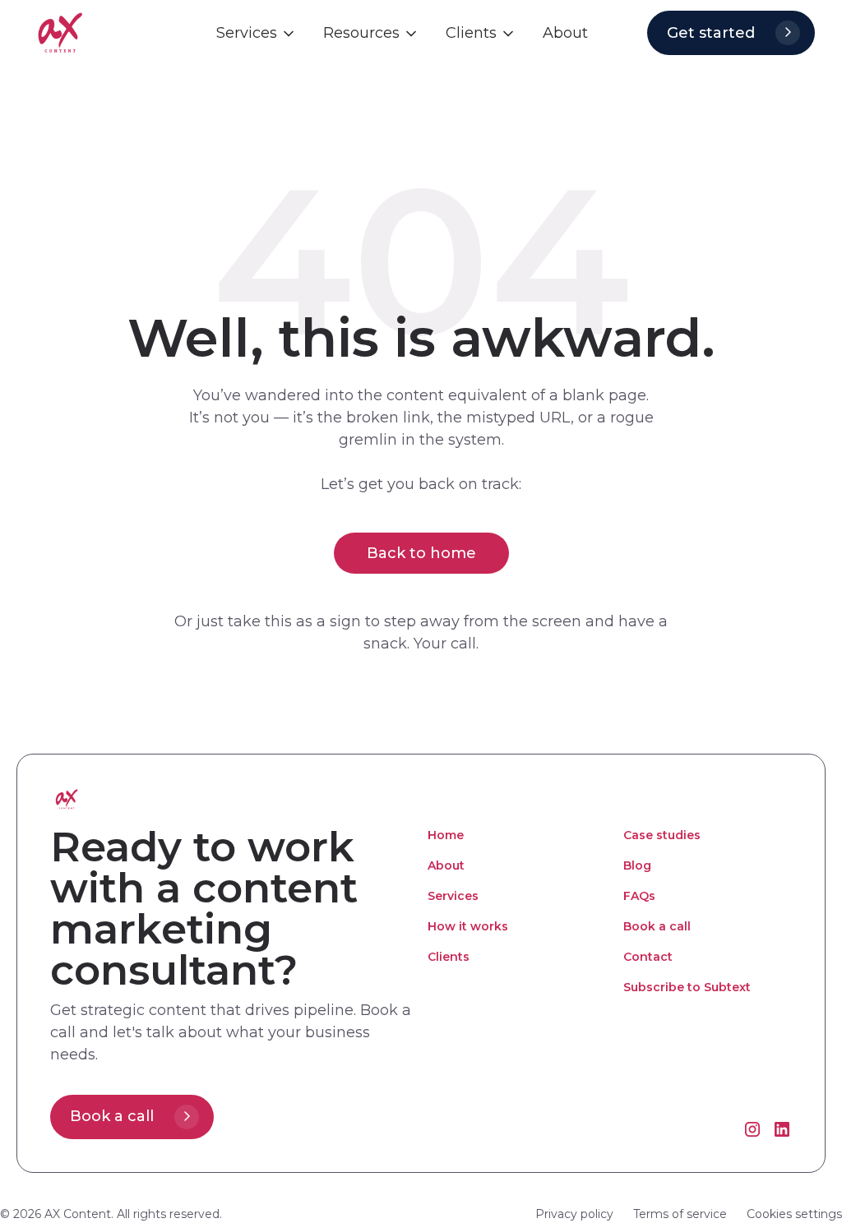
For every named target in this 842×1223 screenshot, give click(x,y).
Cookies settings (794, 1214)
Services (453, 895)
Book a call (657, 926)
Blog (637, 865)
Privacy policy (574, 1214)
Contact (648, 956)
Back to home (421, 553)
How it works (468, 926)
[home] (105, 32)
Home (446, 835)
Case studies (662, 835)
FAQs (639, 895)
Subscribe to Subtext (687, 987)
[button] (256, 33)
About (446, 865)
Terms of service (680, 1214)
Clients (449, 956)
